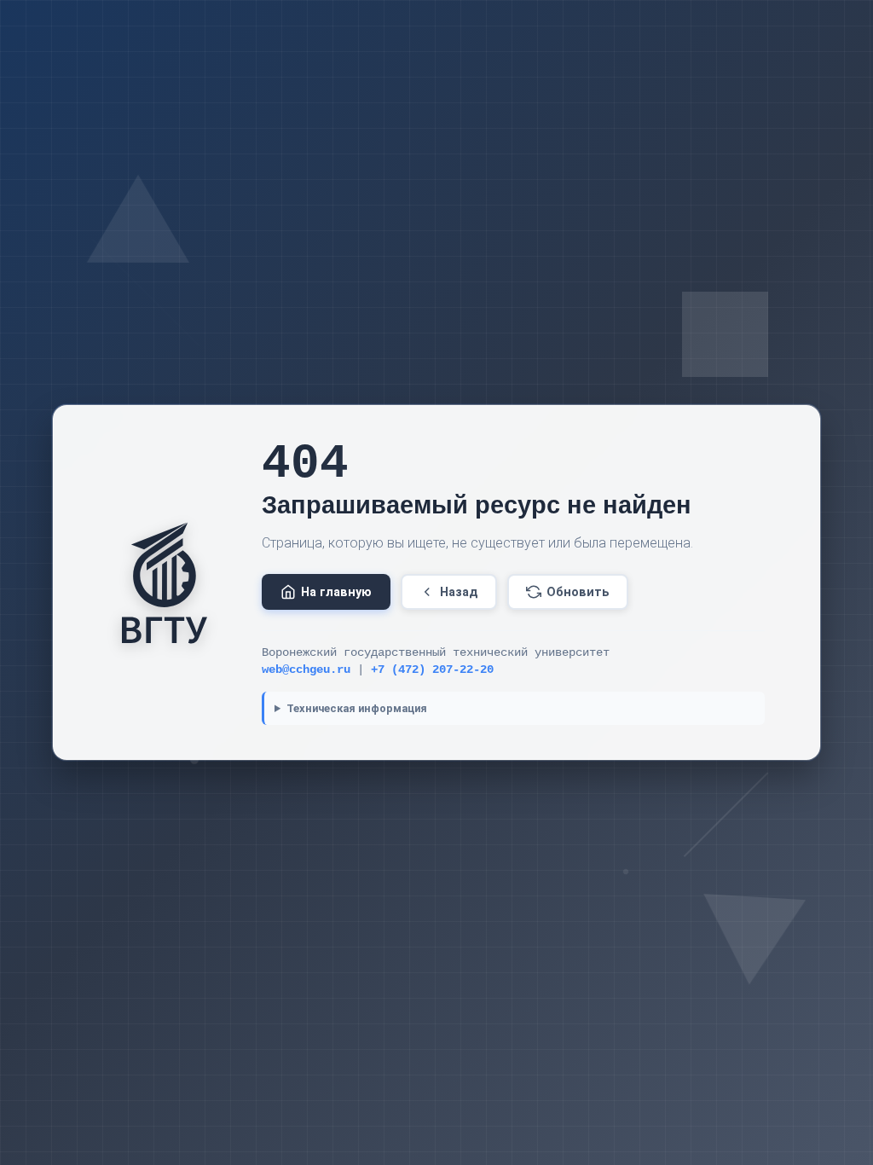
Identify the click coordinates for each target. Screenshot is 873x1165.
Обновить (578, 592)
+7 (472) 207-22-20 (432, 670)
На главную (336, 592)
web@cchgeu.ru (306, 670)
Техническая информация (356, 708)
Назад (459, 592)
